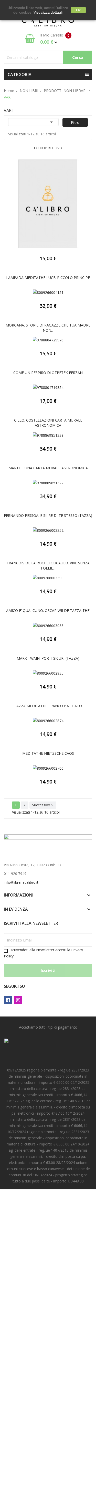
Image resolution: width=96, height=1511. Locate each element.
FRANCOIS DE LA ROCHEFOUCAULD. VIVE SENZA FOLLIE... (48, 566)
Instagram (18, 1000)
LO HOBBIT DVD (48, 147)
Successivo (43, 805)
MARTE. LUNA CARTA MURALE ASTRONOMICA (48, 467)
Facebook (8, 1000)
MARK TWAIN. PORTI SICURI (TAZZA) (48, 658)
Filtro (75, 122)
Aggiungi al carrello (36, 437)
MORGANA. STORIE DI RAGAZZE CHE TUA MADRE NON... (48, 328)
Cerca (77, 57)
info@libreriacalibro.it (21, 882)
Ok (78, 10)
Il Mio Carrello (54, 39)
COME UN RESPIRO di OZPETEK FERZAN (48, 372)
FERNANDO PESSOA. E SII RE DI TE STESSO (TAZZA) (48, 515)
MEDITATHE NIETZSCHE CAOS (48, 753)
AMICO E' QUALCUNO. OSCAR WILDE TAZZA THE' (48, 610)
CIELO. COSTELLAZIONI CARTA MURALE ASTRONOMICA (48, 423)
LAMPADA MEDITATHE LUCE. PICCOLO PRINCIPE (48, 277)
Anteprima (48, 205)
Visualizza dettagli (48, 12)
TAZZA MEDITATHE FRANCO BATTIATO (48, 705)
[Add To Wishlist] (60, 205)
